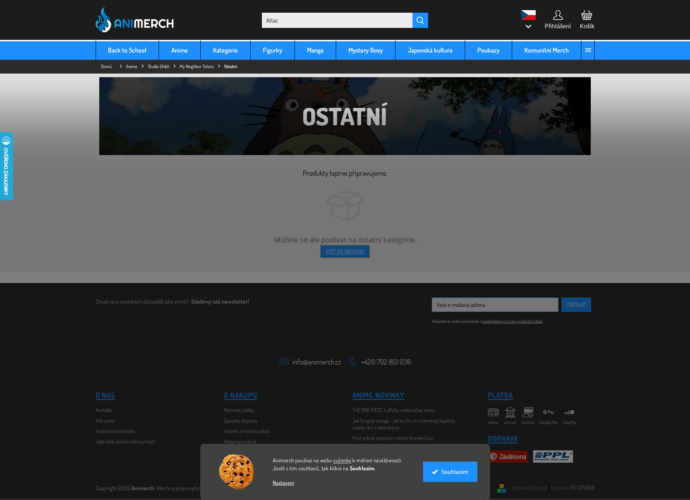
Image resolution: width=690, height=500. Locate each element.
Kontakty (104, 410)
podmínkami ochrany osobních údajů (512, 321)
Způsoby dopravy (241, 420)
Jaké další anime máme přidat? (126, 441)
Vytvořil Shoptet (530, 487)
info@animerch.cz (316, 361)
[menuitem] (127, 50)
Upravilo (573, 487)
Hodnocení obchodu (115, 431)
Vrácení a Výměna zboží (247, 431)
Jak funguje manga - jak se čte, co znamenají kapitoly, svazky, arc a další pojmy (403, 423)
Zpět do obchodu (345, 251)
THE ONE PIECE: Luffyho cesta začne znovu (393, 410)
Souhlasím (455, 471)
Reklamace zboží (240, 441)
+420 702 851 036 (386, 361)
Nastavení (283, 483)
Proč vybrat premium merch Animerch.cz (392, 438)
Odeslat (576, 304)
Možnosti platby (239, 410)
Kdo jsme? (106, 420)
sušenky (342, 460)
